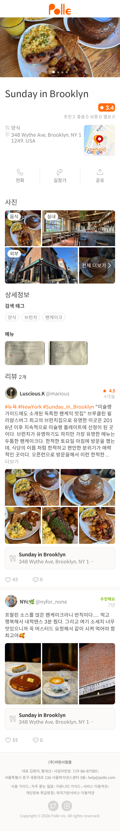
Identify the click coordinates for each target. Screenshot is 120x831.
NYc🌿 (27, 602)
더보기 (12, 462)
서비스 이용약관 (95, 786)
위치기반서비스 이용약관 (75, 793)
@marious (57, 394)
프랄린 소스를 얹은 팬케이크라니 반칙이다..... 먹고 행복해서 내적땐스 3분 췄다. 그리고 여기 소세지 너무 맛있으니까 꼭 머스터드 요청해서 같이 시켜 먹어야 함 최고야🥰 (60, 625)
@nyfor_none (51, 602)
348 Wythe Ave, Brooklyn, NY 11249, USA (46, 138)
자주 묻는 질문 (42, 786)
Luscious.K (32, 394)
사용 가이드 (20, 786)
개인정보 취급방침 (40, 793)
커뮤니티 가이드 (68, 786)
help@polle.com (101, 777)
